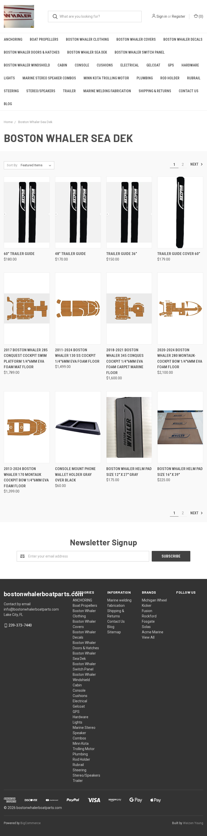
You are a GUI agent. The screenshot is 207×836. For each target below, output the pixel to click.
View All (148, 637)
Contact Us (188, 91)
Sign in (162, 16)
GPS (171, 65)
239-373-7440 (20, 625)
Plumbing (145, 78)
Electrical (129, 65)
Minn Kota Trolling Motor (106, 78)
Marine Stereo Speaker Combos (49, 78)
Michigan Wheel (154, 600)
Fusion (147, 611)
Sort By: (12, 165)
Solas (146, 627)
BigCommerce (30, 823)
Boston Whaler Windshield (27, 65)
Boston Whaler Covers (136, 39)
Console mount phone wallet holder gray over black (75, 474)
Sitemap (114, 632)
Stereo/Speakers (40, 91)
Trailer (69, 91)
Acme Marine (152, 632)
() (200, 16)
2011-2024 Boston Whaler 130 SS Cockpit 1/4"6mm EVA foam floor (77, 356)
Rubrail (193, 78)
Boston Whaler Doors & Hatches (32, 52)
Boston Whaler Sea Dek (87, 52)
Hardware (190, 65)
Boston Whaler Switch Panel (140, 52)
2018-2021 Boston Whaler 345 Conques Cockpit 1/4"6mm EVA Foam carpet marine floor (125, 361)
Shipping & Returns (155, 91)
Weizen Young (193, 823)
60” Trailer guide (19, 253)
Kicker (146, 605)
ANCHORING (13, 39)
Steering (11, 91)
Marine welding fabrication (107, 91)
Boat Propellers (44, 39)
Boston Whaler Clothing (87, 39)
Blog (8, 104)
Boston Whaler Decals (182, 39)
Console (82, 65)
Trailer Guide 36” (121, 253)
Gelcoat (153, 65)
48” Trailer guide (70, 253)
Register (178, 16)
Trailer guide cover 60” (178, 253)
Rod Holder (169, 78)
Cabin (62, 65)
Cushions (105, 65)
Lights (9, 78)
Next (194, 164)
